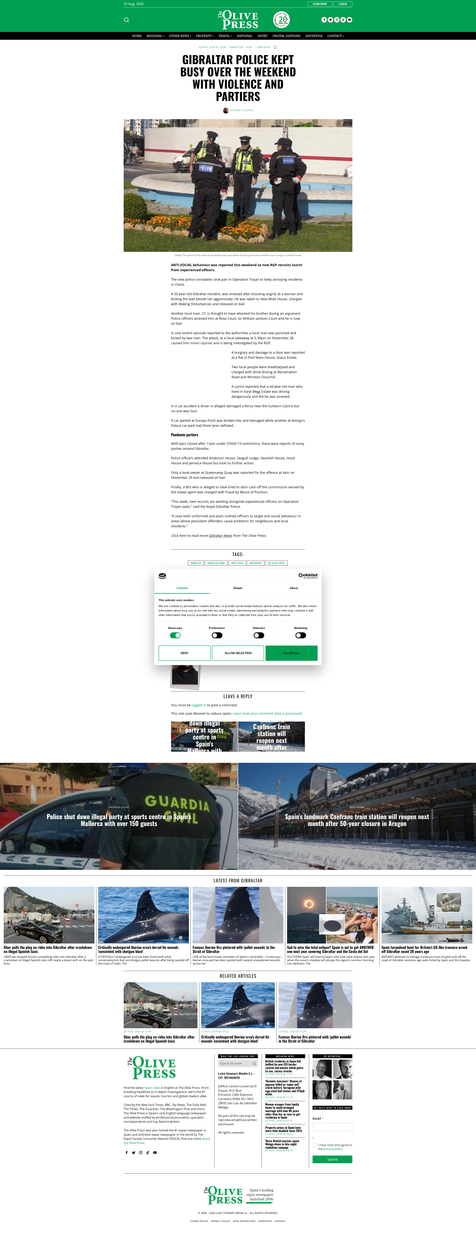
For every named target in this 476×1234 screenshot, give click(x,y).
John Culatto (243, 110)
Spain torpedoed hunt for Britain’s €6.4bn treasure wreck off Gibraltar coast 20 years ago (424, 949)
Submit (332, 1159)
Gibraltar (236, 47)
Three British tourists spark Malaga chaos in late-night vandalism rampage (282, 1144)
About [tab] (294, 588)
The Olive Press (276, 562)
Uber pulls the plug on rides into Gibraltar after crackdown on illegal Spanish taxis (48, 949)
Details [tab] (238, 588)
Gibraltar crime (216, 562)
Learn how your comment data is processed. (268, 713)
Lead (249, 47)
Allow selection (238, 653)
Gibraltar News (220, 535)
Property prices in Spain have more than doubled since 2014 (283, 1129)
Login (343, 4)
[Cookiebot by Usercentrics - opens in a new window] (301, 576)
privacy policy (333, 1149)
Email (318, 1118)
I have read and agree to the (335, 1147)
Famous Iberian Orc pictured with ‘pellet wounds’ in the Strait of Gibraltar (234, 949)
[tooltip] (324, 20)
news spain (237, 562)
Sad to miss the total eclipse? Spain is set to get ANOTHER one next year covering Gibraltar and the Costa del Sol (330, 949)
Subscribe (320, 4)
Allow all (291, 653)
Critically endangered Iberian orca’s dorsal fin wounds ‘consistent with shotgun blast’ (138, 949)
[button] (254, 1063)
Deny (185, 653)
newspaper (255, 562)
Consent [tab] (182, 588)
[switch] (217, 635)
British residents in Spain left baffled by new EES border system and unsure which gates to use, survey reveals (284, 1066)
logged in (199, 705)
